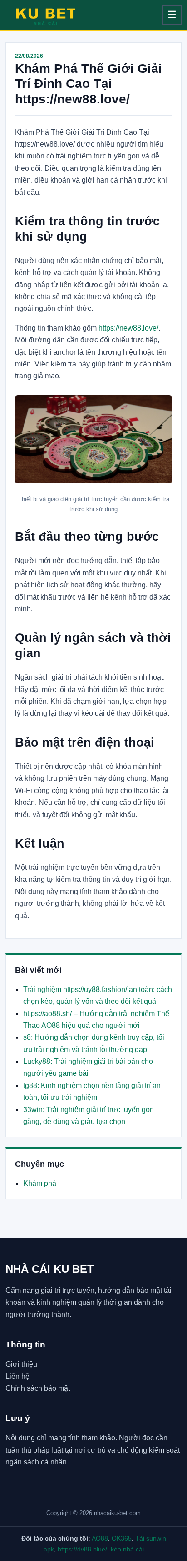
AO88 (100, 1538)
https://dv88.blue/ (82, 1549)
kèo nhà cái (127, 1549)
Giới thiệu (21, 1364)
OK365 (122, 1538)
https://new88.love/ (128, 328)
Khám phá (39, 1183)
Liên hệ (17, 1376)
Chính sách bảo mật (37, 1388)
